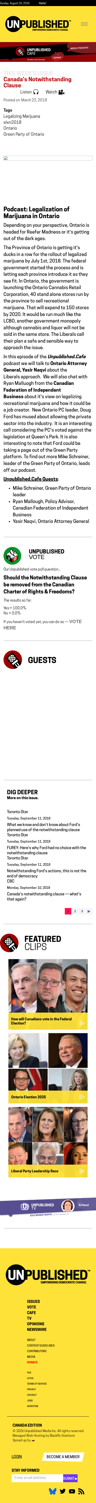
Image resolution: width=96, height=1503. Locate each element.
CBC (10, 881)
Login (17, 1457)
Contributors (36, 1351)
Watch (51, 92)
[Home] (38, 24)
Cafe (31, 1313)
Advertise (32, 1406)
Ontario (10, 129)
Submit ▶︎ (70, 1479)
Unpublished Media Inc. (40, 1431)
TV (29, 1319)
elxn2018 (12, 123)
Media (31, 1357)
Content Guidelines (41, 1345)
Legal (30, 1378)
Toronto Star (17, 812)
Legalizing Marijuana (21, 117)
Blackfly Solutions (62, 1436)
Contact (32, 1395)
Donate (32, 1362)
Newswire (37, 1330)
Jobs (30, 1401)
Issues (33, 1302)
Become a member (63, 1457)
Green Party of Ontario (23, 135)
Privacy (31, 1389)
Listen (26, 92)
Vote (31, 1307)
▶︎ (89, 911)
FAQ (29, 1373)
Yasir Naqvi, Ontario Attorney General (51, 521)
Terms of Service (37, 1384)
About (31, 1340)
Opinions (35, 1324)
